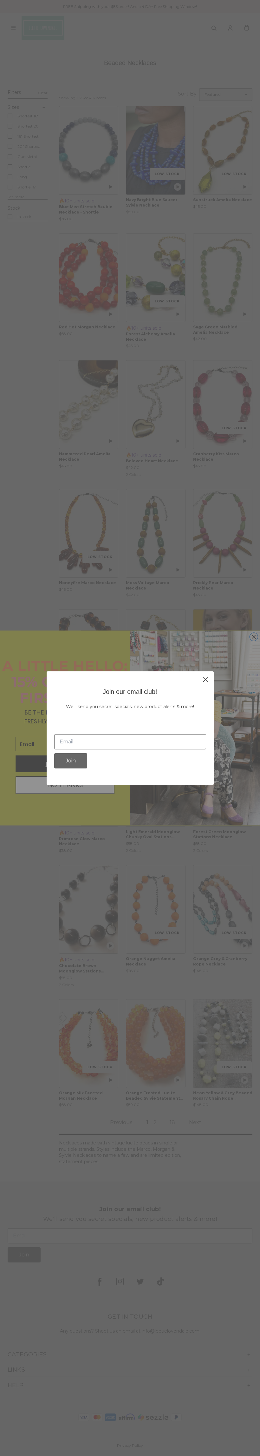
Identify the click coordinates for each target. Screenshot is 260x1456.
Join (71, 761)
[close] (205, 679)
